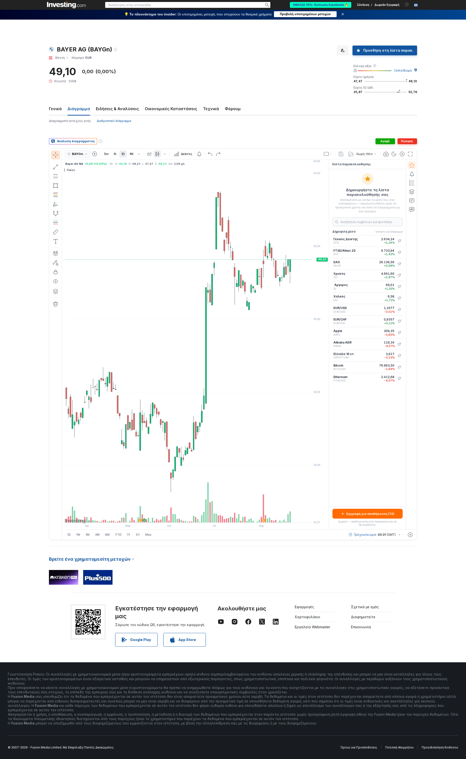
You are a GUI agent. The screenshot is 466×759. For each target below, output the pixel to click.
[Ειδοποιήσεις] (412, 174)
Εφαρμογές (304, 607)
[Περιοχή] (149, 154)
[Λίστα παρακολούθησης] (412, 165)
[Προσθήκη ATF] (399, 252)
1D (123, 154)
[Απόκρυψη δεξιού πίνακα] (327, 344)
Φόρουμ (233, 108)
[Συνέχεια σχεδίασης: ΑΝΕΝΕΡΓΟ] (55, 262)
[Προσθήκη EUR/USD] (399, 309)
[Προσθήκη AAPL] (399, 332)
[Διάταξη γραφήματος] (328, 154)
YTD (118, 534)
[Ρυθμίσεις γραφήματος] (402, 154)
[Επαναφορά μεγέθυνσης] (208, 516)
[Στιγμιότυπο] (386, 154)
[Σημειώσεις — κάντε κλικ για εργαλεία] (55, 241)
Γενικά (55, 108)
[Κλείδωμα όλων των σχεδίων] (55, 272)
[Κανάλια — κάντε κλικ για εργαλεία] (55, 176)
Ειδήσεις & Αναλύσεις (117, 108)
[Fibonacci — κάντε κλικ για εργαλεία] (55, 194)
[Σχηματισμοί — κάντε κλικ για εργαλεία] (55, 213)
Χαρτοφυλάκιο (307, 617)
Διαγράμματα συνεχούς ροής (70, 121)
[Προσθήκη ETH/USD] (399, 378)
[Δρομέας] (55, 155)
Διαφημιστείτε (363, 617)
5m (106, 154)
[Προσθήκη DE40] (399, 264)
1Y (128, 534)
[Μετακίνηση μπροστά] (202, 516)
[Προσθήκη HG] (399, 298)
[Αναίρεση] (210, 154)
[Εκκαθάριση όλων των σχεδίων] (55, 304)
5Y (138, 534)
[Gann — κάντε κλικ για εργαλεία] (55, 204)
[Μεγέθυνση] (189, 516)
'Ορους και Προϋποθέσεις (358, 747)
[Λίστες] (412, 183)
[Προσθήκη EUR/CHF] (399, 321)
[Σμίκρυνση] (182, 516)
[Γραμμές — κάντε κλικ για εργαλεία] (55, 167)
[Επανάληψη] (218, 154)
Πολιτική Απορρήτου (399, 747)
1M (131, 154)
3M (97, 534)
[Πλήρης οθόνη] (410, 154)
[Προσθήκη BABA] (399, 344)
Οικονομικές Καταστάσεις (171, 108)
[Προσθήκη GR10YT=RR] (399, 355)
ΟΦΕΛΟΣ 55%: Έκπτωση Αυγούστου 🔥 (320, 5)
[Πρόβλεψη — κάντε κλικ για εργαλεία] (55, 222)
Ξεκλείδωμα (403, 70)
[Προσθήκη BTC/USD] (399, 367)
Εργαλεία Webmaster (312, 627)
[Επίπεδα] (55, 291)
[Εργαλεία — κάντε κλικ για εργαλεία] (55, 232)
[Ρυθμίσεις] (410, 534)
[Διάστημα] (139, 154)
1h (115, 154)
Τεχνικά (211, 108)
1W (78, 534)
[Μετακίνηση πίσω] (195, 516)
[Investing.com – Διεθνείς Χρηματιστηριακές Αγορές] (66, 4)
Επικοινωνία (361, 627)
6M (107, 534)
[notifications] (407, 4)
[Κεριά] (157, 154)
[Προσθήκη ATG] (399, 240)
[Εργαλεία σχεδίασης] (63, 344)
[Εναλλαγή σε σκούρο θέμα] (394, 154)
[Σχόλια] (412, 200)
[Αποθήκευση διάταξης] (341, 154)
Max (148, 534)
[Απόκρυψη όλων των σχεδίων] (55, 281)
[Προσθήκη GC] (399, 275)
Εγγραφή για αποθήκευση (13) (370, 514)
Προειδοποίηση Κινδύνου (440, 747)
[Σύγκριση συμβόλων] (94, 154)
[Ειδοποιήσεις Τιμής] (199, 154)
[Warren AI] (412, 209)
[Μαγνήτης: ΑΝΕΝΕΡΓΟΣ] (55, 253)
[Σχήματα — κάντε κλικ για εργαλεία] (55, 185)
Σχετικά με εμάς (365, 607)
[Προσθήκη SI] (399, 286)
